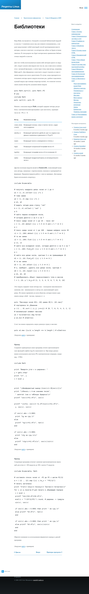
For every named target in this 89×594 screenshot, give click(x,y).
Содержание (76, 29)
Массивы (77, 95)
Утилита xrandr (78, 153)
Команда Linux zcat (80, 139)
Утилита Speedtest (79, 146)
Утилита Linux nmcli (80, 127)
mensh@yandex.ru (38, 580)
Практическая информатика (32, 18)
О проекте (17, 577)
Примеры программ (54, 552)
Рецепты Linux (10, 6)
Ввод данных (78, 97)
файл (23, 335)
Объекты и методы (80, 88)
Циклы (18, 552)
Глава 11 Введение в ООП (53, 18)
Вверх (38, 552)
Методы (76, 100)
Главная (16, 18)
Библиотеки (77, 109)
